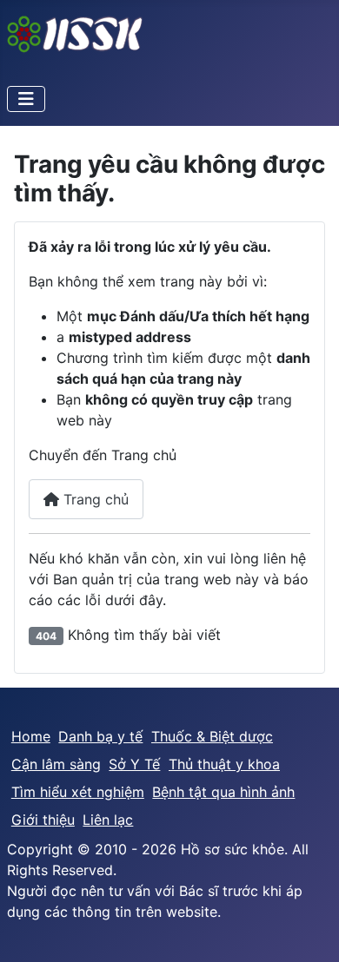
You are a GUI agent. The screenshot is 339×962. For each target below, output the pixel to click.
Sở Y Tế (134, 764)
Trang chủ (94, 499)
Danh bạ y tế (100, 736)
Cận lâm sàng (56, 764)
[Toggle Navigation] (26, 99)
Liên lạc (108, 819)
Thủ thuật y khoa (224, 764)
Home (30, 736)
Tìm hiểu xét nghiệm (77, 792)
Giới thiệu (43, 819)
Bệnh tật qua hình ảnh (223, 792)
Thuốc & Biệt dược (212, 736)
